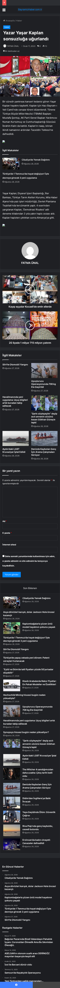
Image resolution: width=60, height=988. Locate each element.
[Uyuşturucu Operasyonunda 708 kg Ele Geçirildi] (44, 370)
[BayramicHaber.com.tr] (30, 9)
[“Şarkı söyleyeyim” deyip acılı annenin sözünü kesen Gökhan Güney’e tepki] (44, 402)
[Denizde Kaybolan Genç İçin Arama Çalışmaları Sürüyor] (44, 438)
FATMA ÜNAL (13, 46)
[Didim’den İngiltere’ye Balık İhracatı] (11, 802)
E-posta (7, 533)
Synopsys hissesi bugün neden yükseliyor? (26, 732)
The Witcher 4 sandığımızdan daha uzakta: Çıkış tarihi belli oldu (37, 772)
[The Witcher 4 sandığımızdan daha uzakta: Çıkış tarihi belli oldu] (11, 774)
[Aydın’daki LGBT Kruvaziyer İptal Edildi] (15, 438)
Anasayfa (9, 20)
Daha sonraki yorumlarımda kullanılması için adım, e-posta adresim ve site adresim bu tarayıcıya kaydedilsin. (28, 561)
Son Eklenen (30, 588)
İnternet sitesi (9, 544)
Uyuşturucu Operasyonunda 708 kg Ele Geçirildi (43, 384)
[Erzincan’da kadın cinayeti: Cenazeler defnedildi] (11, 844)
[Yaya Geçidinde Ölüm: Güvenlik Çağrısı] (11, 816)
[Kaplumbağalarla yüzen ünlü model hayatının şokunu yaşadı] (11, 628)
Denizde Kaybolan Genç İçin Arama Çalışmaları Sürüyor (43, 452)
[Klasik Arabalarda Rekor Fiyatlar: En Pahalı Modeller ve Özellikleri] (11, 685)
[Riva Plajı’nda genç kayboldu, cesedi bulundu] (11, 830)
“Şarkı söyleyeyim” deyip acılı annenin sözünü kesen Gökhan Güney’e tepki (38, 743)
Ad (4, 521)
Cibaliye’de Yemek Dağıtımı (36, 159)
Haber (19, 20)
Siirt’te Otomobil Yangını (15, 364)
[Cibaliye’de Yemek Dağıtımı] (10, 163)
